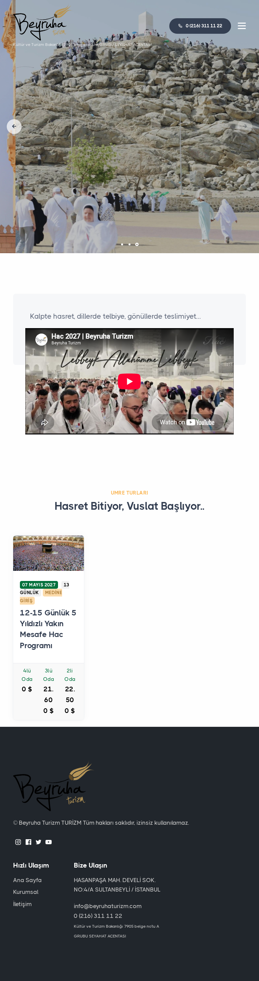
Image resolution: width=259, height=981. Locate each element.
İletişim (22, 904)
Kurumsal (25, 892)
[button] (14, 126)
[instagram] (18, 843)
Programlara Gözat (129, 160)
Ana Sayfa (27, 880)
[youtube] (48, 843)
